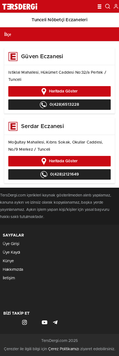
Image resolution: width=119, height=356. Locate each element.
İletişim (9, 278)
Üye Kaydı (11, 252)
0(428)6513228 (64, 105)
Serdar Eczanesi (42, 126)
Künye (8, 261)
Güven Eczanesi (42, 56)
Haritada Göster (63, 91)
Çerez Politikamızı (63, 349)
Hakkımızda (13, 270)
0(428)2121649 (64, 174)
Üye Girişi (11, 244)
